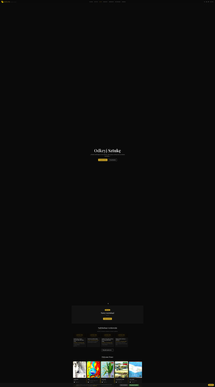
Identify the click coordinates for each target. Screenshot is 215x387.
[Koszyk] (206, 1)
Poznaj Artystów (112, 159)
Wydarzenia (118, 1)
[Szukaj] (204, 1)
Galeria (91, 1)
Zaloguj (212, 1)
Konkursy (105, 1)
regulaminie (95, 385)
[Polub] (84, 376)
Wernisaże (111, 1)
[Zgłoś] (208, 1)
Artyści (96, 1)
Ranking (124, 1)
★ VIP (100, 1)
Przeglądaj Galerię (102, 159)
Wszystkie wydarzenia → (107, 350)
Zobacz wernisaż (107, 318)
